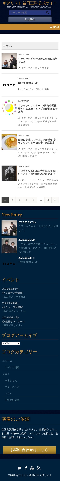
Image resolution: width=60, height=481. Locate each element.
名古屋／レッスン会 (15, 311)
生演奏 (44, 184)
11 (47, 200)
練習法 (26, 125)
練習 (50, 184)
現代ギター (48, 121)
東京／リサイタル (13, 325)
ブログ (45, 68)
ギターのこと (28, 68)
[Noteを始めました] (9, 79)
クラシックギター (33, 121)
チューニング (49, 152)
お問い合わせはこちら (29, 450)
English (30, 19)
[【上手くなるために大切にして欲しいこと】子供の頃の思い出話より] (9, 167)
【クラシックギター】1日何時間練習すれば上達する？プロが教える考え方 (38, 108)
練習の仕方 (32, 187)
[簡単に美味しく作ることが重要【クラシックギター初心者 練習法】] (9, 136)
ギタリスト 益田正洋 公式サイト (30, 3)
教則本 (21, 156)
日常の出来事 (42, 89)
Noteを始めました (28, 82)
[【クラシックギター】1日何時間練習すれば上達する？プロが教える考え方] (9, 102)
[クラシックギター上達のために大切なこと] (9, 55)
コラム (38, 68)
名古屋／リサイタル (15, 296)
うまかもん (11, 380)
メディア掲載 (12, 367)
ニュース (7, 361)
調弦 (34, 156)
